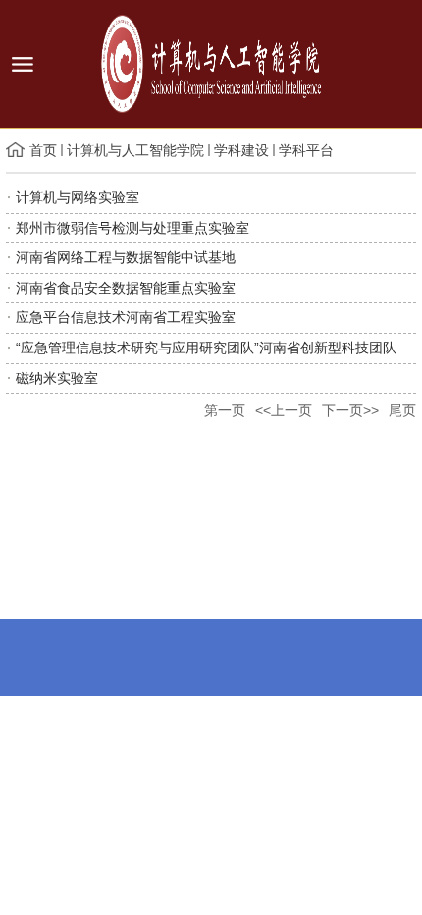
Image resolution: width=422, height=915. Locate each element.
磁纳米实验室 (57, 378)
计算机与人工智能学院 (135, 150)
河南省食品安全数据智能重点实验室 (126, 288)
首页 (43, 150)
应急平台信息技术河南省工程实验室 (126, 317)
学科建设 (241, 150)
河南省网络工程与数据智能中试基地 (126, 257)
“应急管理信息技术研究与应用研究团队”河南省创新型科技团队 (206, 347)
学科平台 (306, 150)
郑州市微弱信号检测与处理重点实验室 (132, 228)
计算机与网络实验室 (77, 197)
